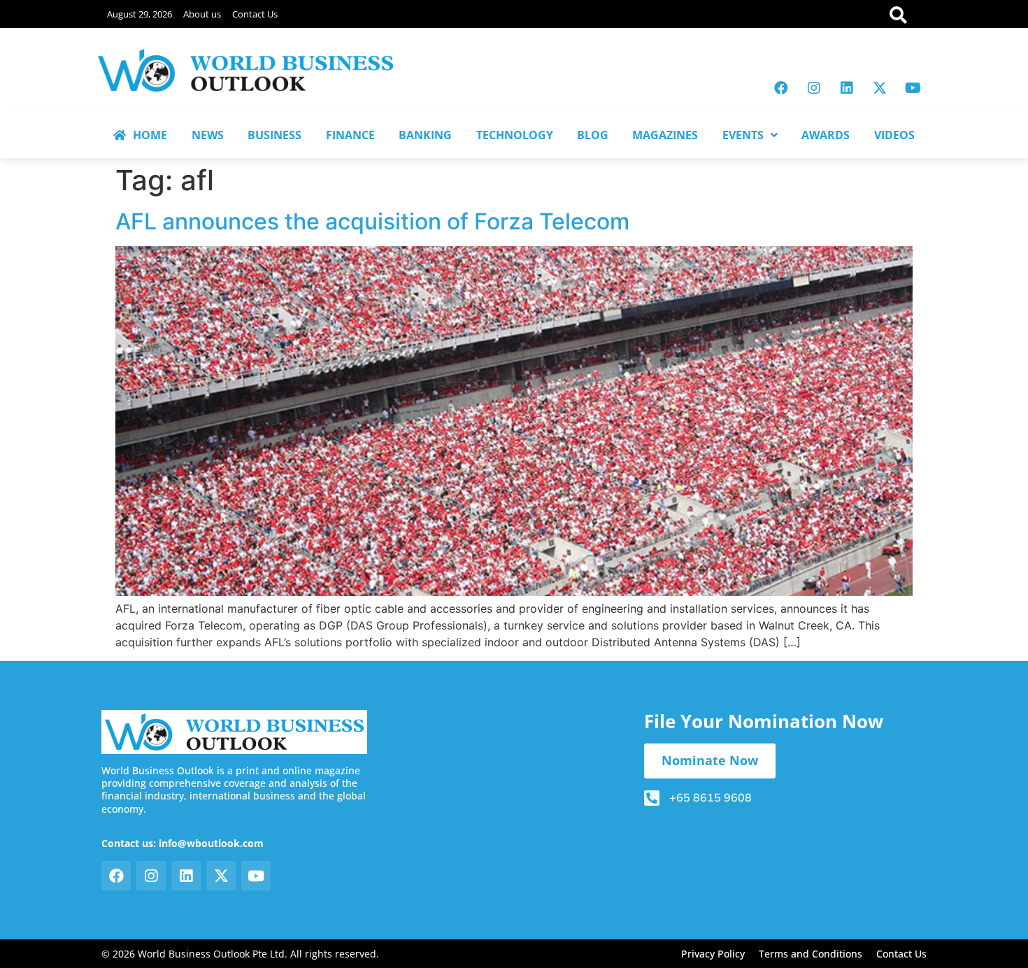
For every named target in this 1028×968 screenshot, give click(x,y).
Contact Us (255, 14)
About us (202, 14)
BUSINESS (274, 135)
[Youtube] (913, 88)
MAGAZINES (665, 135)
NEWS (208, 135)
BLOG (592, 135)
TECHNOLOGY (514, 135)
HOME (150, 135)
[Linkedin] (847, 88)
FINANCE (350, 135)
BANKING (425, 135)
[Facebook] (781, 88)
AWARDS (825, 135)
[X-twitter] (880, 88)
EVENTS (743, 135)
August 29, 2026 (139, 14)
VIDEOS (894, 135)
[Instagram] (814, 88)
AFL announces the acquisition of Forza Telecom (372, 221)
